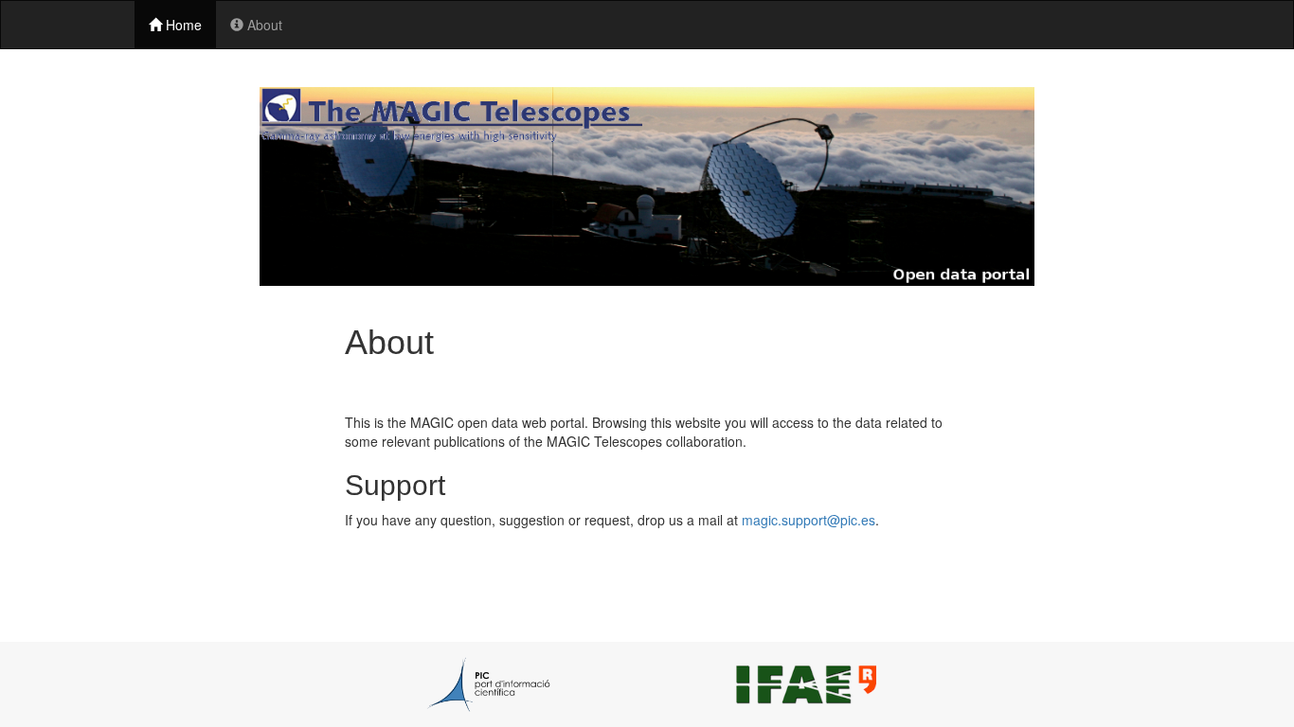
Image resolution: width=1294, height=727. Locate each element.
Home (182, 24)
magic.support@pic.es (808, 519)
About (262, 24)
